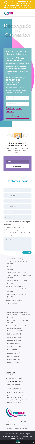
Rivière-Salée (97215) (14, 344)
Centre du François (13, 230)
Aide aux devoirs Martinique (15, 286)
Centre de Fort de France (15, 227)
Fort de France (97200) (15, 331)
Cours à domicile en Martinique (16, 312)
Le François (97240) (14, 334)
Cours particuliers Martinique (16, 272)
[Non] (33, 437)
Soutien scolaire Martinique (15, 259)
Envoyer (27, 252)
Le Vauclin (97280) (13, 359)
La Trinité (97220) (13, 356)
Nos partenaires (11, 303)
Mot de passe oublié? (14, 110)
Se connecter (17, 116)
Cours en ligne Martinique (14, 300)
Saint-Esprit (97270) (14, 347)
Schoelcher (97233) (14, 337)
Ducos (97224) (12, 350)
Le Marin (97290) (13, 363)
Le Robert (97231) (13, 353)
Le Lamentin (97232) (14, 340)
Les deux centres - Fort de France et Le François (17, 234)
